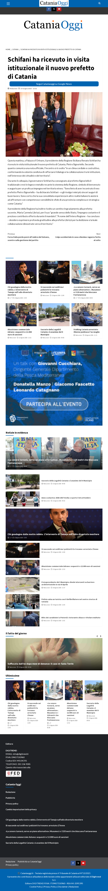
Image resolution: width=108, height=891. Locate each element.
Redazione (13, 89)
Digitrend (96, 876)
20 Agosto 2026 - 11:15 (91, 335)
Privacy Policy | (51, 886)
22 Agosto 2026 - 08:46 (86, 298)
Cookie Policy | (37, 886)
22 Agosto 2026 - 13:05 (20, 298)
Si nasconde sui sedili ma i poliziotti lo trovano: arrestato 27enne (52, 289)
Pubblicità (10, 798)
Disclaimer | (63, 886)
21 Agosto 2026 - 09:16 (59, 501)
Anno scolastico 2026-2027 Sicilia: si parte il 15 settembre (66, 498)
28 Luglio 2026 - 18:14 (27, 667)
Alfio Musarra (14, 667)
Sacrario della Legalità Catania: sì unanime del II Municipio (52, 332)
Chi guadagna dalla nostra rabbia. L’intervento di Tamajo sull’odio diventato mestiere (20, 291)
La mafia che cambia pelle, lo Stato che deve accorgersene (39, 663)
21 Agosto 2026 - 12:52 (25, 338)
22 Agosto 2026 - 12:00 (58, 295)
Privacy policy (12, 803)
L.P (10, 298)
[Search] (99, 3)
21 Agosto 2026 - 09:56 (58, 338)
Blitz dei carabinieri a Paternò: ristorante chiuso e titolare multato (70, 617)
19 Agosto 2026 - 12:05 (59, 605)
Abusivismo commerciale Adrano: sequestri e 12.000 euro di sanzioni (20, 332)
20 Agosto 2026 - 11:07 (59, 588)
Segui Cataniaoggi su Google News (54, 83)
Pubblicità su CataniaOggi (29, 861)
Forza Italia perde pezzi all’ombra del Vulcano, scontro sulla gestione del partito (29, 237)
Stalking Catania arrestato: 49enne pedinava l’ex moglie (86, 330)
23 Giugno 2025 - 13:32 (29, 89)
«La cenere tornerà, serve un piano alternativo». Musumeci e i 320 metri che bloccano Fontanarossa (86, 291)
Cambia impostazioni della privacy (21, 809)
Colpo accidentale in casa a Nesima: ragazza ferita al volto (77, 237)
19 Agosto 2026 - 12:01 (59, 621)
